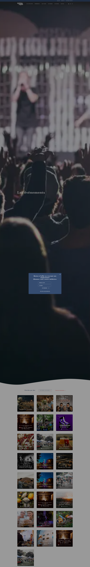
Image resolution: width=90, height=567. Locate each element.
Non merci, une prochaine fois (45, 291)
